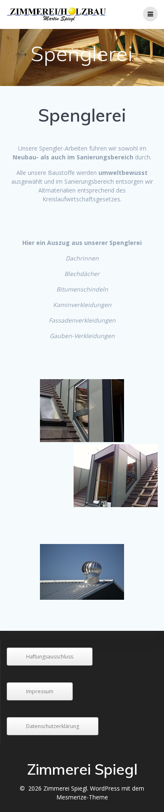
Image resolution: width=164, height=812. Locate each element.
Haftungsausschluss (49, 656)
